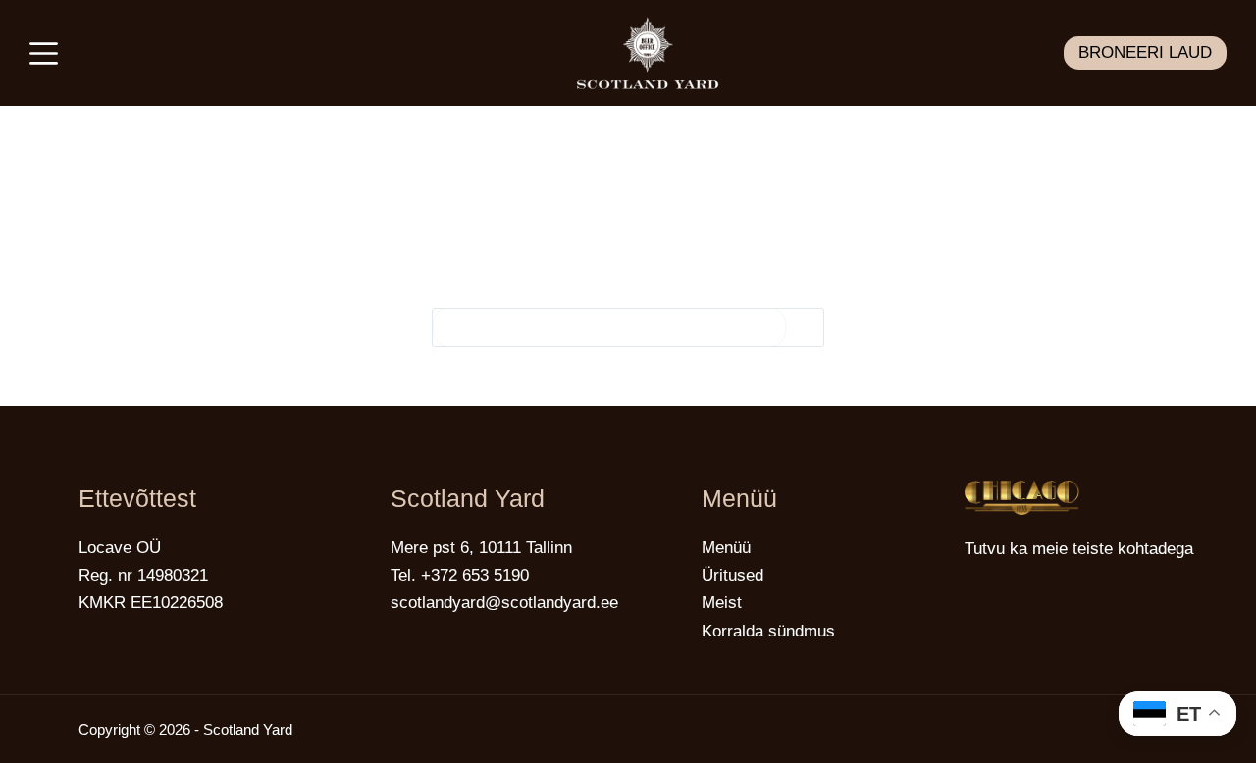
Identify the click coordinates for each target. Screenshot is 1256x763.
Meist (722, 602)
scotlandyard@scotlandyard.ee (504, 602)
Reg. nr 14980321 (143, 575)
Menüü (726, 547)
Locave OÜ (119, 547)
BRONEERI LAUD (1145, 52)
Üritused (732, 575)
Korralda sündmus (768, 631)
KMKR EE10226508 (150, 602)
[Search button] (804, 327)
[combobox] (609, 327)
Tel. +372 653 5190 (460, 575)
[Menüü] (43, 53)
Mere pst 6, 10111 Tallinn (481, 547)
